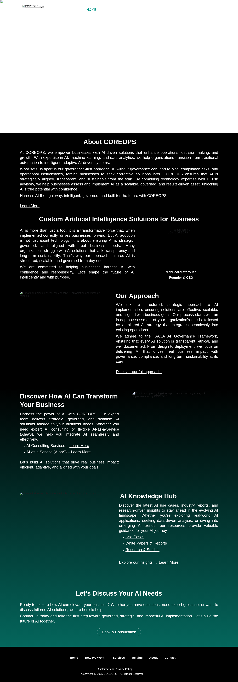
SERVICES (140, 9)
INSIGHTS (166, 9)
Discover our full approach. (139, 371)
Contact (170, 657)
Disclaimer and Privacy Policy (114, 668)
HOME (91, 9)
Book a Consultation (69, 93)
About (153, 657)
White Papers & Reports (146, 543)
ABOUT (189, 9)
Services (119, 657)
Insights (137, 657)
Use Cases (134, 537)
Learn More (30, 206)
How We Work (94, 657)
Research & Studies (142, 549)
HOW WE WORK (114, 9)
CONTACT (207, 9)
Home (74, 657)
